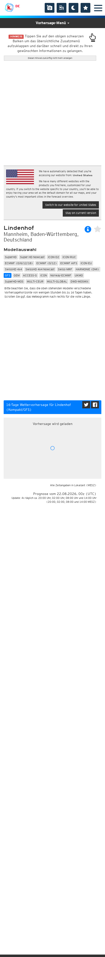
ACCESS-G (30, 275)
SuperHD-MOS (14, 281)
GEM (17, 275)
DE (17, 6)
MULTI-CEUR (35, 281)
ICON (43, 275)
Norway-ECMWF (60, 275)
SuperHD (11, 257)
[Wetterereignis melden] (61, 8)
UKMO (79, 275)
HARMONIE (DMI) (87, 269)
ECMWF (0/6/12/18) (19, 263)
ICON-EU (86, 263)
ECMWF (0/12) (46, 263)
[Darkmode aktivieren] (73, 8)
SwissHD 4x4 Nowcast (39, 269)
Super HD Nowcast (32, 257)
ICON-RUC (69, 257)
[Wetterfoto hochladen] (49, 8)
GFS (7, 275)
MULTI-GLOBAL (57, 281)
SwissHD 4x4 (13, 269)
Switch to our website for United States (70, 205)
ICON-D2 (53, 257)
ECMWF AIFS (68, 263)
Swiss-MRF (65, 269)
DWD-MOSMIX (80, 281)
